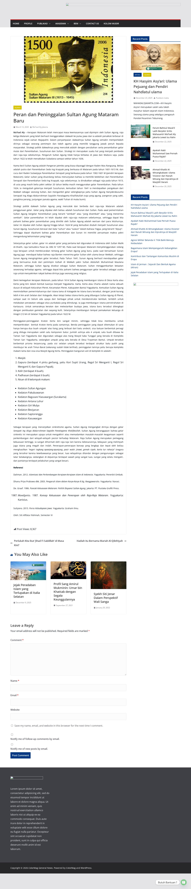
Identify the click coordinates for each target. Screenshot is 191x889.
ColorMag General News (41, 867)
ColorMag (71, 867)
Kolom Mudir (111, 23)
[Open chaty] (184, 882)
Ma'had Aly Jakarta (40, 127)
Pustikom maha (162, 98)
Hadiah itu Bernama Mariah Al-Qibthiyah (100, 540)
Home (16, 23)
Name (14, 680)
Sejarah (17, 108)
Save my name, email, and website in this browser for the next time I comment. (58, 725)
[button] (49, 23)
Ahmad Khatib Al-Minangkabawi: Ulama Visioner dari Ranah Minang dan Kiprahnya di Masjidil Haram (165, 175)
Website (15, 709)
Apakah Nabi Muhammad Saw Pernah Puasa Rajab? (165, 153)
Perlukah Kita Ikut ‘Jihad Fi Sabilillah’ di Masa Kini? (39, 543)
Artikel (137, 75)
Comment (17, 640)
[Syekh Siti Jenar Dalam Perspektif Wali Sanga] (108, 563)
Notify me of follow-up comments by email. (35, 739)
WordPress (86, 867)
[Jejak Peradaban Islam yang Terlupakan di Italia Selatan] (28, 563)
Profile (28, 23)
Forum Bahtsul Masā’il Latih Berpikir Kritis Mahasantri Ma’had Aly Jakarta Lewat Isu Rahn (164, 132)
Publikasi (42, 23)
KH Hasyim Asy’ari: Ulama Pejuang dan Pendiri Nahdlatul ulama (155, 86)
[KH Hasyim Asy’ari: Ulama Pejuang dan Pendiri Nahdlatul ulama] (156, 57)
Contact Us (92, 23)
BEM (76, 23)
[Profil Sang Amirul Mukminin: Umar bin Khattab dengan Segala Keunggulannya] (68, 563)
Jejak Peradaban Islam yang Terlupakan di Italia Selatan (26, 591)
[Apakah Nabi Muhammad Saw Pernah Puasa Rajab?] (140, 155)
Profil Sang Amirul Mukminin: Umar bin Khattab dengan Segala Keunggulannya (68, 591)
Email (14, 695)
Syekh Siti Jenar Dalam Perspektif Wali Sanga (106, 598)
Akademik (60, 23)
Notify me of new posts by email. (29, 748)
